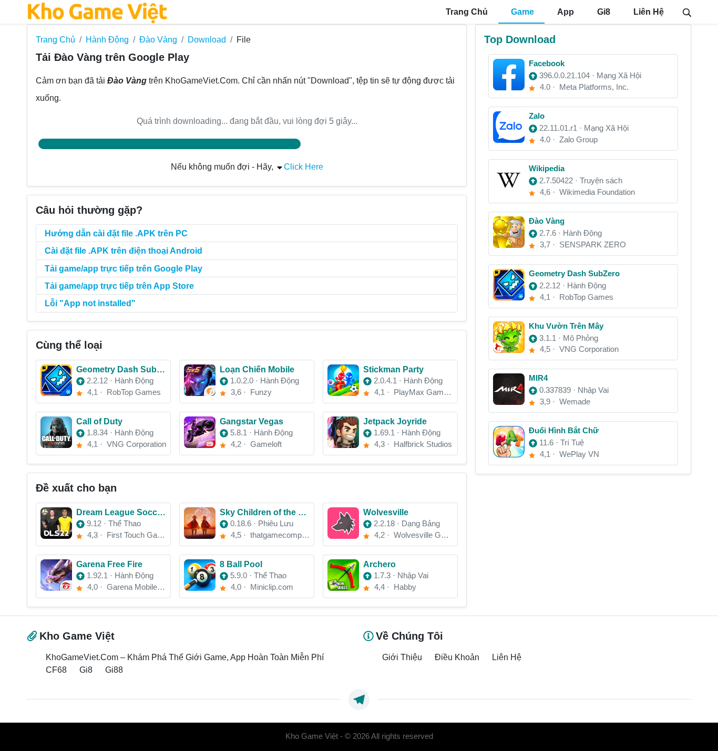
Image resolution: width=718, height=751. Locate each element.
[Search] (687, 11)
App (564, 11)
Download (207, 39)
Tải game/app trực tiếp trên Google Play (123, 268)
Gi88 (114, 669)
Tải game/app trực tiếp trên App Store (119, 285)
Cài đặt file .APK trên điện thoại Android (123, 250)
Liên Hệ (647, 11)
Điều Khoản (457, 657)
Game (521, 11)
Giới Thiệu (402, 657)
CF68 (56, 669)
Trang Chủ (466, 11)
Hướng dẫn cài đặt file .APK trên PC (116, 233)
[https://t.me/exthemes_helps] (359, 699)
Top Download (520, 39)
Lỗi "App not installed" (90, 303)
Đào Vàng (158, 39)
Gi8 (602, 11)
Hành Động (107, 39)
